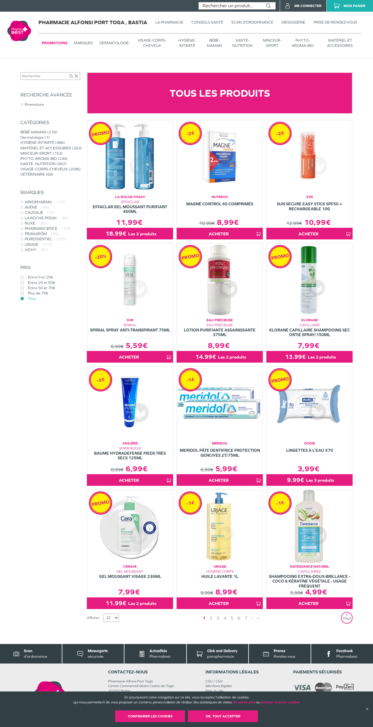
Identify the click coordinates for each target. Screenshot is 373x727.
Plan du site (214, 691)
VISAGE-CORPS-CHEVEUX (152, 43)
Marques (83, 43)
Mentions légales (218, 686)
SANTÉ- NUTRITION (242, 43)
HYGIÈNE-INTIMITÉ (187, 43)
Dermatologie (114, 43)
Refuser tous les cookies (280, 702)
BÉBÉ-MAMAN (214, 43)
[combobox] (230, 6)
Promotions (55, 43)
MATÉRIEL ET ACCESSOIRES (340, 43)
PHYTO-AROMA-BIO (303, 43)
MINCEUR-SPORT (272, 43)
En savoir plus (244, 702)
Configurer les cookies (150, 716)
